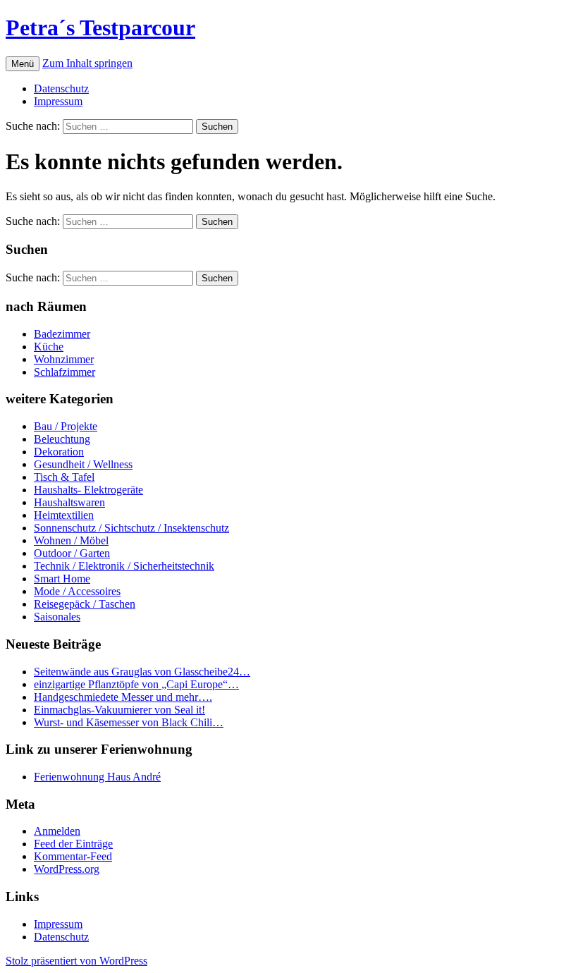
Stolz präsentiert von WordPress (76, 961)
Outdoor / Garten (72, 553)
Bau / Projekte (65, 426)
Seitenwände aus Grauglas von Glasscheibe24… (142, 672)
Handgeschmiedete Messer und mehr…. (123, 697)
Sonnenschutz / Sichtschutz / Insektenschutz (131, 528)
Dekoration (59, 452)
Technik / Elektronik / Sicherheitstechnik (124, 566)
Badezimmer (62, 334)
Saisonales (57, 617)
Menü (22, 64)
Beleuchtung (62, 439)
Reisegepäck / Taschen (84, 604)
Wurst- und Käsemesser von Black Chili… (128, 722)
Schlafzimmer (64, 372)
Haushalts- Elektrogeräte (88, 490)
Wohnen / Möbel (71, 540)
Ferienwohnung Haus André (97, 777)
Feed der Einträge (73, 844)
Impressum (58, 101)
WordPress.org (66, 869)
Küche (48, 347)
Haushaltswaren (69, 502)
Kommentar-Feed (73, 856)
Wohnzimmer (64, 359)
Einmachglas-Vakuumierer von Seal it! (119, 710)
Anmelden (57, 831)
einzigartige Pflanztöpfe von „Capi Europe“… (136, 684)
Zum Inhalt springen (87, 63)
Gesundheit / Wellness (83, 464)
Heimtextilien (64, 515)
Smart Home (62, 579)
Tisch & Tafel (64, 477)
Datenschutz (61, 88)
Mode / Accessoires (77, 591)
